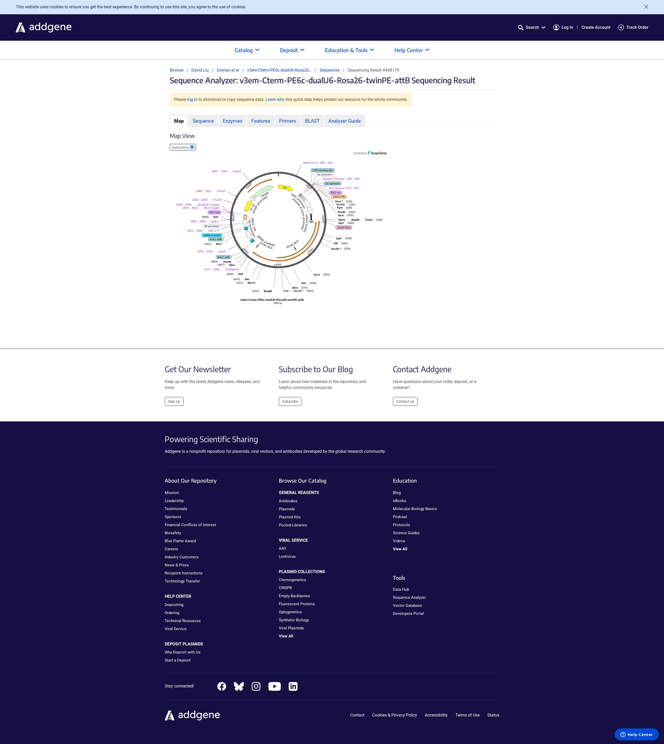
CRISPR (285, 588)
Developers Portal (408, 613)
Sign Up (174, 401)
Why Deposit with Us (182, 652)
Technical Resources (183, 620)
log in (192, 99)
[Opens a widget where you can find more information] (637, 734)
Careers (171, 549)
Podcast (400, 516)
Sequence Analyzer (409, 597)
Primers (287, 121)
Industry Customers (182, 557)
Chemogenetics (292, 580)
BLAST (312, 121)
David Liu (200, 70)
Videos (399, 541)
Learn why (275, 99)
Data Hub (401, 589)
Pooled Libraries (293, 525)
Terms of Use (467, 715)
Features (260, 121)
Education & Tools (346, 50)
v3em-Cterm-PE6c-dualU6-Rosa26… (280, 70)
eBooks (399, 500)
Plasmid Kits (290, 517)
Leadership (174, 500)
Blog (397, 492)
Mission (172, 492)
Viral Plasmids (291, 628)
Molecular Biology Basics (415, 508)
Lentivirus (287, 556)
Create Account (596, 27)
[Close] (644, 6)
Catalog (244, 50)
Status (493, 715)
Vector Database (407, 605)
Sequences (330, 70)
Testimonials (176, 508)
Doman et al (228, 70)
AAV (282, 548)
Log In (567, 27)
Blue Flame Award (180, 541)
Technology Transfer (182, 581)
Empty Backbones (294, 596)
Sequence (203, 121)
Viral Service (175, 629)
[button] (531, 27)
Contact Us (405, 401)
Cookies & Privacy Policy (394, 715)
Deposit (289, 50)
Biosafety (173, 533)
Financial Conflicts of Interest (190, 525)
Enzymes (233, 121)
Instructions (181, 147)
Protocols (401, 525)
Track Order (637, 27)
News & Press (177, 565)
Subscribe (290, 401)
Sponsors (173, 516)
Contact (357, 715)
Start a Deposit (178, 660)
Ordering (172, 612)
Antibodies (288, 501)
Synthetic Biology (294, 620)
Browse (176, 70)
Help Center (409, 50)
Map (179, 121)
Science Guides (406, 533)
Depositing (174, 604)
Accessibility (436, 715)
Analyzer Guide (344, 121)
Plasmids (287, 509)
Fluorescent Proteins (297, 604)
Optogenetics (290, 612)
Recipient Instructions (184, 573)
